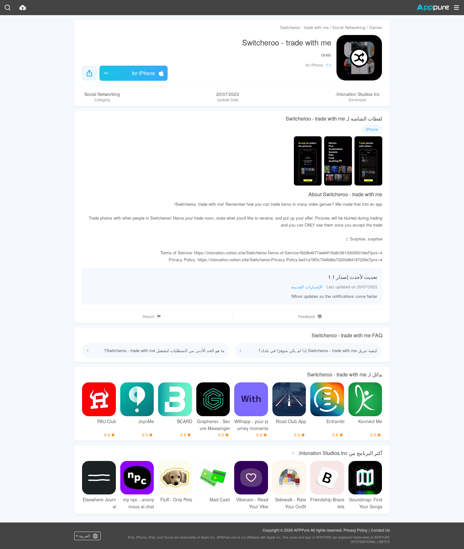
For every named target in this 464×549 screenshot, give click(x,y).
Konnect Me (370, 421)
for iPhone (143, 73)
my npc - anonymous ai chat (138, 503)
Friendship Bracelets (327, 503)
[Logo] (433, 7)
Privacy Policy (355, 530)
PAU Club (106, 421)
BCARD (184, 421)
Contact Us (380, 530)
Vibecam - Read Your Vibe (252, 503)
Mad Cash (220, 499)
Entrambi (335, 421)
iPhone (372, 129)
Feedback (306, 316)
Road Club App (291, 421)
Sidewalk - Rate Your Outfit (290, 503)
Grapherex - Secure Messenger (213, 424)
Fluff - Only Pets (176, 499)
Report (148, 316)
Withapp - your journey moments (251, 424)
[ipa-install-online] (22, 7)
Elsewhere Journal (99, 503)
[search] (7, 7)
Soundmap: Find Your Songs (365, 503)
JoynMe (146, 421)
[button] (456, 7)
